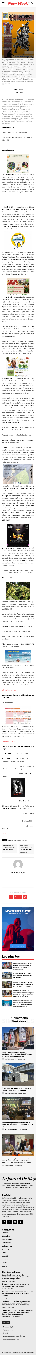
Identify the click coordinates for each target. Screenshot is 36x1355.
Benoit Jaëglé (18, 89)
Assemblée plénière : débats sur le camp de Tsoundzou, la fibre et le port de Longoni (23, 984)
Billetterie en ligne (8, 741)
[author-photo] (3, 1059)
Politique (5, 1298)
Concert (17, 62)
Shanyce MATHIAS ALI (11, 1129)
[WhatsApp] (25, 897)
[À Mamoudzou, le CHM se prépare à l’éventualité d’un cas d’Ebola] (7, 975)
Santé (4, 1288)
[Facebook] (11, 897)
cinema (7, 62)
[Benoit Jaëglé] (18, 864)
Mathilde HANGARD (11, 1059)
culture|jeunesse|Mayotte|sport (18, 840)
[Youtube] (20, 1222)
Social (4, 1307)
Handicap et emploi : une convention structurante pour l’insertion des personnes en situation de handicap (23, 994)
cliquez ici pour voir (9, 690)
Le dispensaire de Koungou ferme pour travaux (9, 849)
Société (4, 1281)
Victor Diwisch (9, 1165)
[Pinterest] (20, 897)
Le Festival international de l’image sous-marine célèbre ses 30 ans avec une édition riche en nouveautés (22, 1004)
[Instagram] (9, 1222)
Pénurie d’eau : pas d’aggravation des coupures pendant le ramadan (26, 850)
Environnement (7, 1316)
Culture (28, 62)
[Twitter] (16, 897)
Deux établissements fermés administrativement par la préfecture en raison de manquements (22, 966)
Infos (4, 833)
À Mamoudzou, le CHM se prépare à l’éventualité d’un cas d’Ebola (22, 975)
